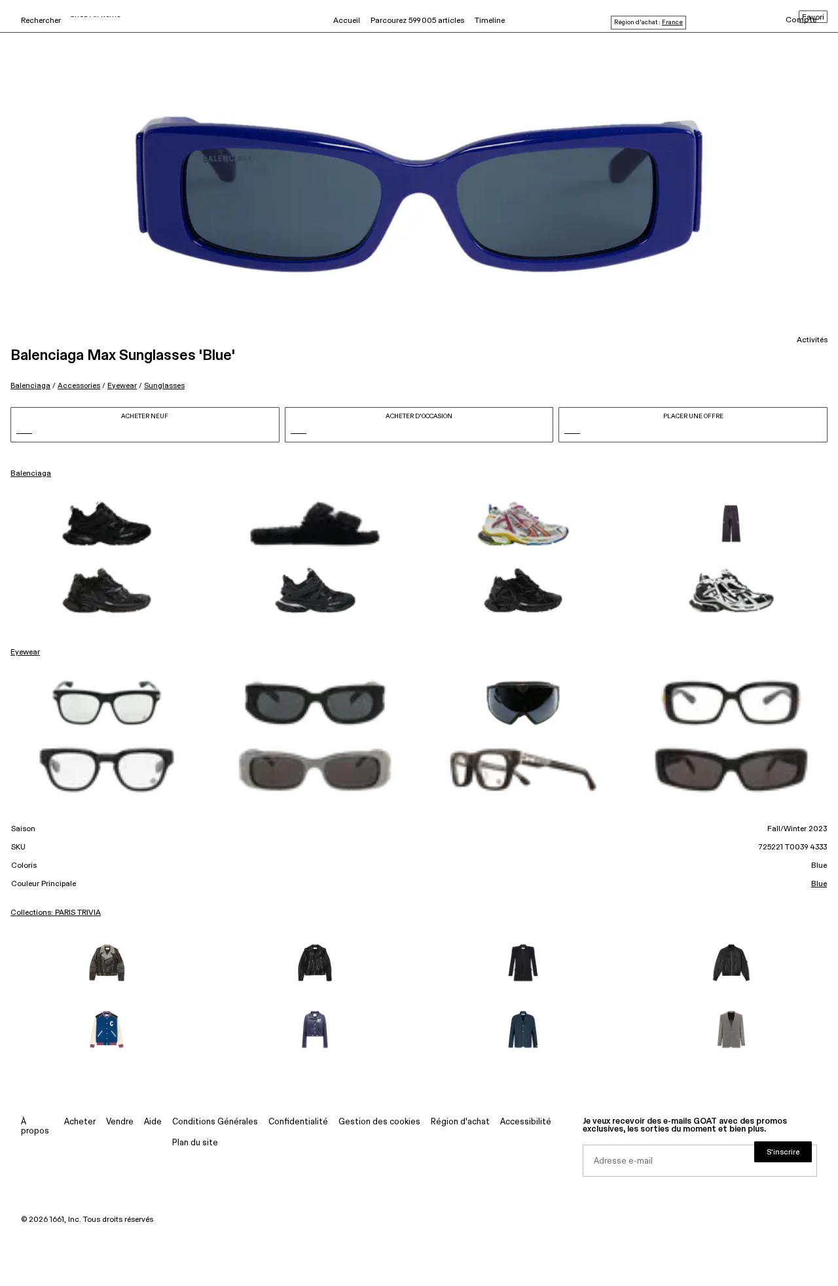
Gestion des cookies (379, 1122)
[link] (106, 523)
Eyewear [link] (25, 652)
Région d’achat (460, 1122)
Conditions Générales (215, 1122)
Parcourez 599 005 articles (417, 21)
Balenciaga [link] (30, 474)
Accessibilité (525, 1122)
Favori (813, 18)
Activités (812, 340)
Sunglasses (164, 385)
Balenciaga (30, 385)
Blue (819, 884)
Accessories (79, 385)
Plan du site (195, 1143)
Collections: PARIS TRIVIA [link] (55, 913)
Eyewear (122, 385)
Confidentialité (298, 1122)
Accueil (346, 21)
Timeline (490, 21)
